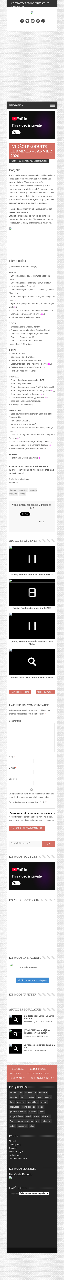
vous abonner (32, 820)
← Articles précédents (20, 692)
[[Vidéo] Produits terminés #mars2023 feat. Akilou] (32, 626)
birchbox (43, 1092)
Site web (13, 779)
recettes (32, 1112)
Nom (12, 757)
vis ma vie (22, 1126)
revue (22, 494)
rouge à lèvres (16, 1116)
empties (23, 490)
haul (12, 1102)
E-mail (12, 768)
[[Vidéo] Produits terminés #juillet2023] (32, 592)
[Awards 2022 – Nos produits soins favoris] (32, 662)
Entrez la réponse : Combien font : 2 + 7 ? (27, 802)
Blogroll (18, 1069)
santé (28, 1116)
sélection (46, 1116)
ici (16, 279)
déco (39, 1097)
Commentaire (15, 721)
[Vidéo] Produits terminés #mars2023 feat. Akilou (32, 642)
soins (36, 1116)
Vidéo (44, 161)
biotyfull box (30, 1092)
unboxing (46, 1121)
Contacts (15, 1073)
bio (21, 1092)
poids (40, 1107)
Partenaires (17, 1078)
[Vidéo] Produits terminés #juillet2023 (32, 608)
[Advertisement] (32, 64)
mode (43, 1102)
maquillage (33, 1102)
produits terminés (18, 1112)
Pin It (41, 522)
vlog (32, 1126)
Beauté (37, 161)
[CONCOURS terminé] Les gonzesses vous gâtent (37, 1031)
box (22, 1097)
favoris (48, 1097)
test (37, 1121)
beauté (13, 490)
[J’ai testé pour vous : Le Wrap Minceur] (15, 1020)
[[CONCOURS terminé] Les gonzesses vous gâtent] (15, 1034)
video (12, 1126)
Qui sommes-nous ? (42, 1078)
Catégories (14, 1193)
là (15, 307)
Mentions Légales (38, 1073)
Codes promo (38, 1069)
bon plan (14, 1097)
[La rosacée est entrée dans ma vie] (15, 1049)
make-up (21, 1102)
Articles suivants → (45, 692)
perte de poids (28, 1107)
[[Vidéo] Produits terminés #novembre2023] (32, 559)
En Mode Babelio (20, 1174)
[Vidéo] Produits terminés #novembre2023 (32, 574)
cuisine (31, 1097)
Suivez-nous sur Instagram (34, 980)
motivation (14, 1107)
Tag (11, 1121)
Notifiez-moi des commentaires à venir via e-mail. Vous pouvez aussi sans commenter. (31, 818)
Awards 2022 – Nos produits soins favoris (32, 677)
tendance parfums (25, 1121)
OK (48, 844)
